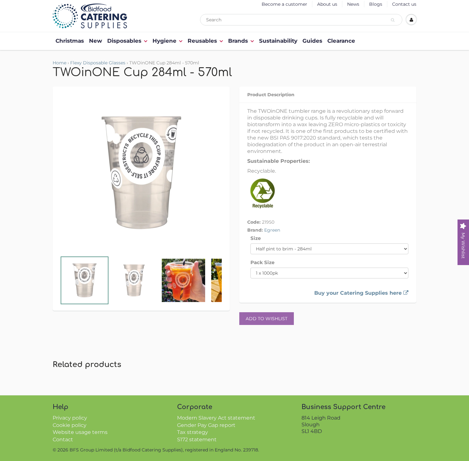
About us (327, 4)
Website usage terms (80, 432)
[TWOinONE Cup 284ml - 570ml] (141, 172)
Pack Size (262, 262)
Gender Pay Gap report (206, 425)
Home (59, 63)
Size (255, 238)
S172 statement (197, 439)
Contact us (404, 4)
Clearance (341, 41)
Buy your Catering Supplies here (358, 293)
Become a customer (284, 4)
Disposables (124, 41)
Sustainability (278, 41)
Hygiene (164, 41)
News (353, 4)
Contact (63, 439)
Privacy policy (70, 418)
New (95, 41)
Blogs (375, 4)
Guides (312, 41)
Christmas (70, 41)
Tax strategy (192, 432)
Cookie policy (69, 425)
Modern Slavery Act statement (216, 418)
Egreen (272, 230)
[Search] (394, 20)
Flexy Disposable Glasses (97, 63)
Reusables (202, 41)
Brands (238, 41)
